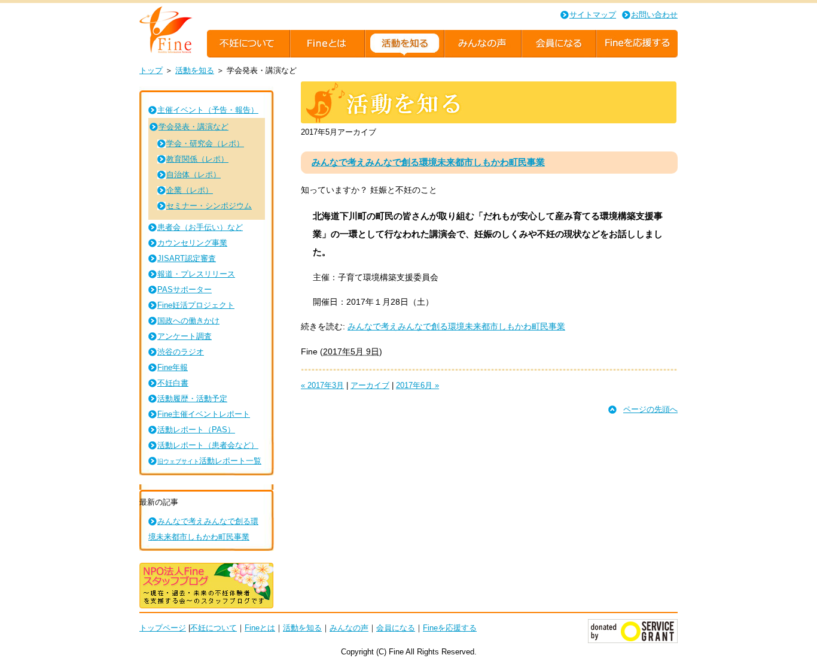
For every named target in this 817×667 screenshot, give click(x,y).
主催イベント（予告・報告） (207, 109)
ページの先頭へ (650, 409)
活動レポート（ (196, 429)
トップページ (162, 627)
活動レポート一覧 (209, 460)
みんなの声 (349, 627)
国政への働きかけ (188, 320)
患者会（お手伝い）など (200, 227)
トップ (151, 70)
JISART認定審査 (186, 258)
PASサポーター (184, 289)
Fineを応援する (450, 627)
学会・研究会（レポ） (205, 143)
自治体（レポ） (193, 174)
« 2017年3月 (322, 385)
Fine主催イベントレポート (203, 414)
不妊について (213, 627)
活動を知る (194, 70)
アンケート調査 (184, 336)
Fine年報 (172, 367)
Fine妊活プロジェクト (195, 305)
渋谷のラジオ (180, 351)
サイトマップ (592, 14)
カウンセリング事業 (192, 242)
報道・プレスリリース (196, 273)
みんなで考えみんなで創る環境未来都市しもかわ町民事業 (428, 162)
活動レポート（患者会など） (207, 445)
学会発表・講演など (193, 126)
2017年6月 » (417, 385)
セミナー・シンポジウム (209, 205)
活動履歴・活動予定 (192, 398)
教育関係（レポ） (197, 158)
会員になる (395, 627)
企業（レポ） (189, 190)
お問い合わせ (654, 14)
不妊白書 (172, 382)
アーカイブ (369, 385)
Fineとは (260, 627)
